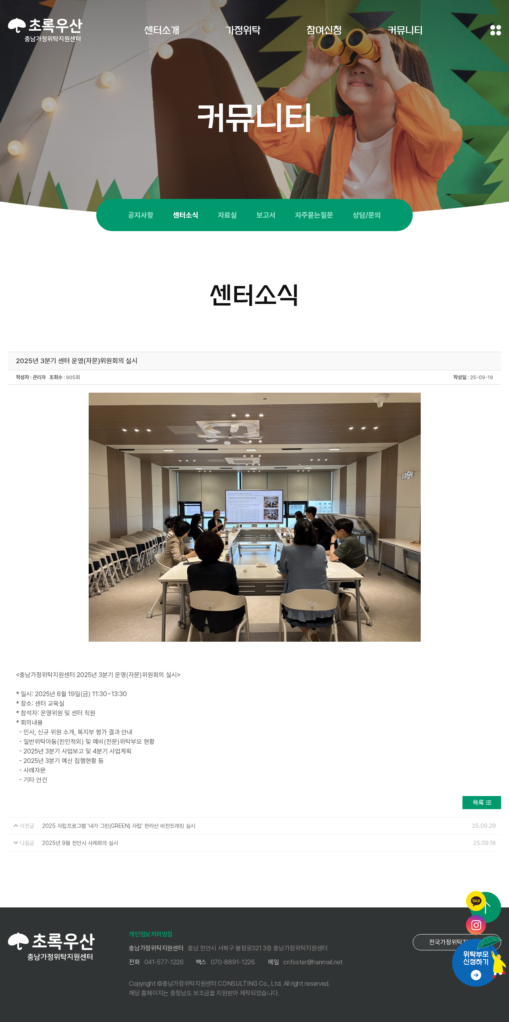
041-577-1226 (164, 962)
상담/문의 (367, 215)
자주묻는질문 (314, 215)
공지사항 (140, 215)
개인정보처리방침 (150, 934)
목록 (478, 802)
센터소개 (161, 30)
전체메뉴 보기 (495, 30)
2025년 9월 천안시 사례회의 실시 (80, 843)
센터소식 (185, 215)
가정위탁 (242, 30)
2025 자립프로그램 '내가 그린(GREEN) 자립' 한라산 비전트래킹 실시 (118, 826)
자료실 (227, 215)
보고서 (266, 215)
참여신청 (324, 30)
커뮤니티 (405, 30)
